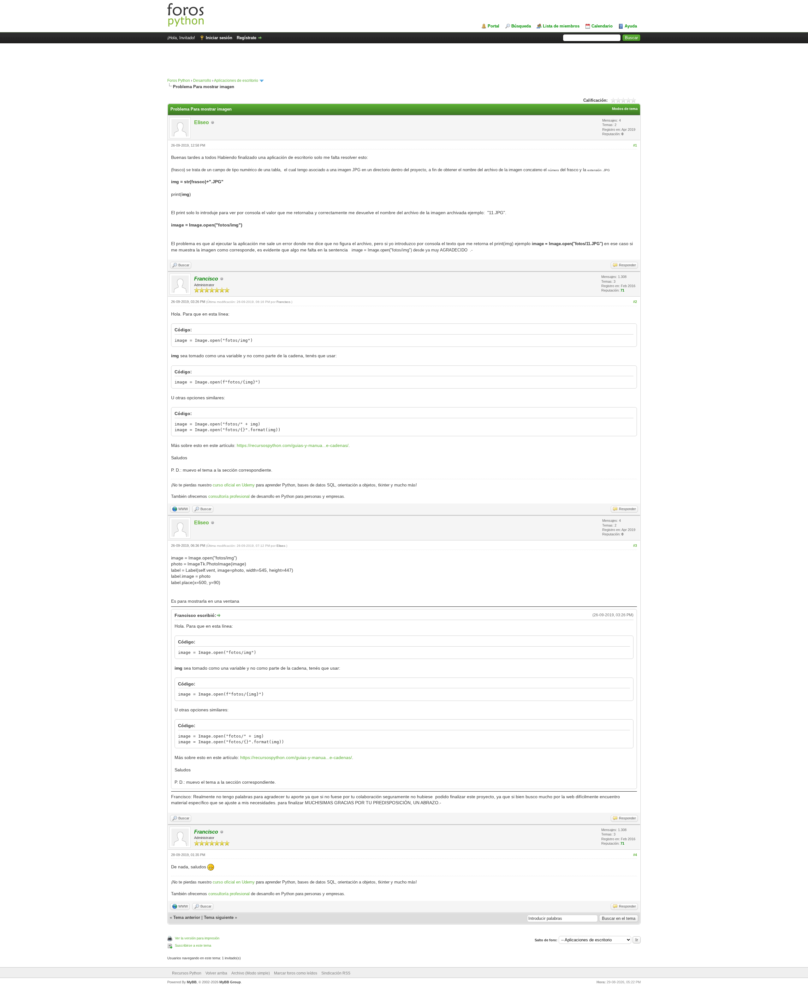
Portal (493, 26)
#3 (635, 545)
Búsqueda (521, 26)
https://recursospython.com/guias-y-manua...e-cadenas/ (292, 445)
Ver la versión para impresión (197, 938)
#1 (635, 145)
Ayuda (631, 26)
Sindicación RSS (335, 973)
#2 (635, 302)
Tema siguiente (219, 917)
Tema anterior (186, 917)
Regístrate (246, 37)
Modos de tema (625, 109)
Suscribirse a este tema (193, 945)
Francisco (283, 302)
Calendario (602, 26)
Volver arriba (216, 973)
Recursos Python (186, 973)
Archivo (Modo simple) (250, 973)
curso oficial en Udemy (234, 485)
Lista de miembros (561, 26)
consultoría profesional (229, 496)
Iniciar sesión (219, 37)
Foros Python (178, 80)
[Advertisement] (404, 64)
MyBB (192, 982)
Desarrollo (202, 80)
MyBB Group (230, 982)
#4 (635, 855)
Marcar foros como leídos (295, 973)
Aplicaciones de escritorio (236, 80)
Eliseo (201, 122)
